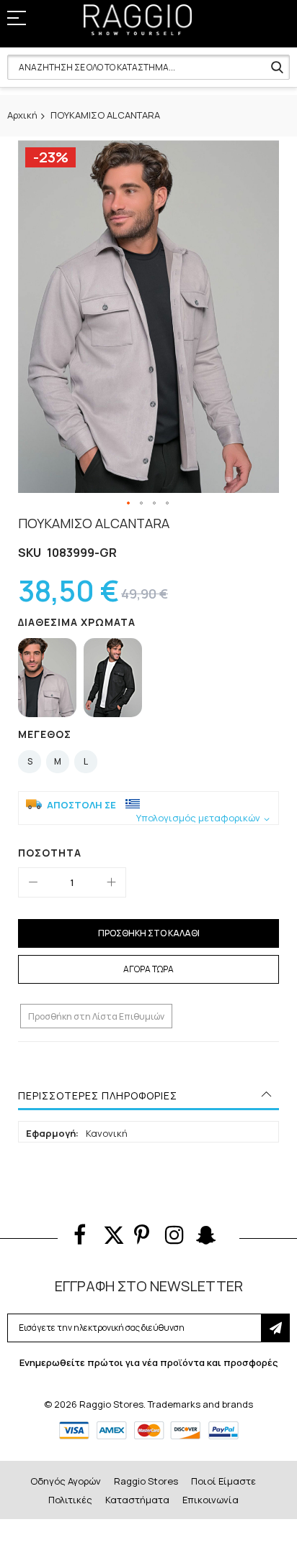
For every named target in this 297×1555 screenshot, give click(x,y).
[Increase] (111, 882)
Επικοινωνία (210, 1499)
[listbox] (152, 679)
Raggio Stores (146, 1481)
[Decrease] (33, 882)
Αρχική (22, 115)
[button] (129, 504)
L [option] (86, 761)
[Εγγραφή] (275, 1328)
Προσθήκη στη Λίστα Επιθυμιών (96, 1016)
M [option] (57, 761)
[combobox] (148, 67)
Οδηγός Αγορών (65, 1481)
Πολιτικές (70, 1499)
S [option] (29, 761)
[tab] (148, 1095)
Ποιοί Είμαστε (223, 1481)
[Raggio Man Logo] (138, 20)
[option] (47, 677)
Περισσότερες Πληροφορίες (97, 1095)
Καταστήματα (137, 1499)
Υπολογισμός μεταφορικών (198, 818)
